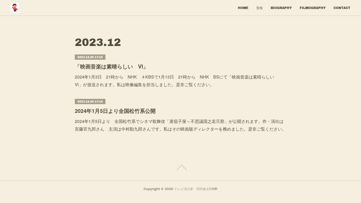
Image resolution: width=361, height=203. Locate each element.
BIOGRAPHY (281, 8)
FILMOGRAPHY (313, 8)
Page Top (180, 167)
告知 (259, 8)
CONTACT (342, 8)
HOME (243, 8)
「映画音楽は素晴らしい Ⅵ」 (111, 66)
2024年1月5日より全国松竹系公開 (115, 110)
